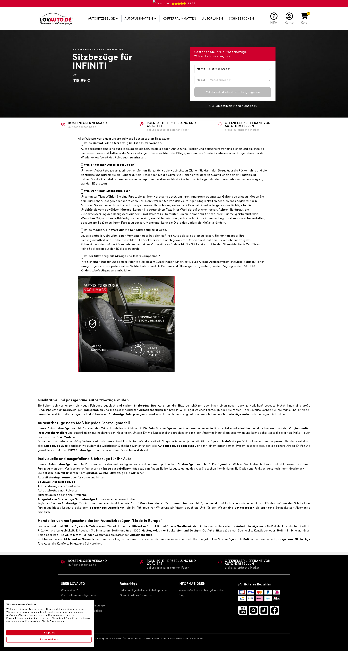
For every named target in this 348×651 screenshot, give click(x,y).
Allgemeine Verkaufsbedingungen (120, 638)
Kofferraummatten (179, 18)
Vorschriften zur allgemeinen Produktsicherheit (79, 598)
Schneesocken (241, 18)
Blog (182, 595)
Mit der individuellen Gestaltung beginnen (233, 92)
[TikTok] (263, 610)
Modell (201, 80)
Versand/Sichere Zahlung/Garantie (201, 590)
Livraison (198, 638)
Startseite (77, 49)
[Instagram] (253, 610)
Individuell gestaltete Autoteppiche (143, 590)
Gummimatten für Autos (136, 595)
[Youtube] (242, 610)
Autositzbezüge (92, 49)
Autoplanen (212, 18)
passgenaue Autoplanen (107, 507)
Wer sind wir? (69, 590)
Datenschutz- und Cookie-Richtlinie (166, 638)
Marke (201, 69)
